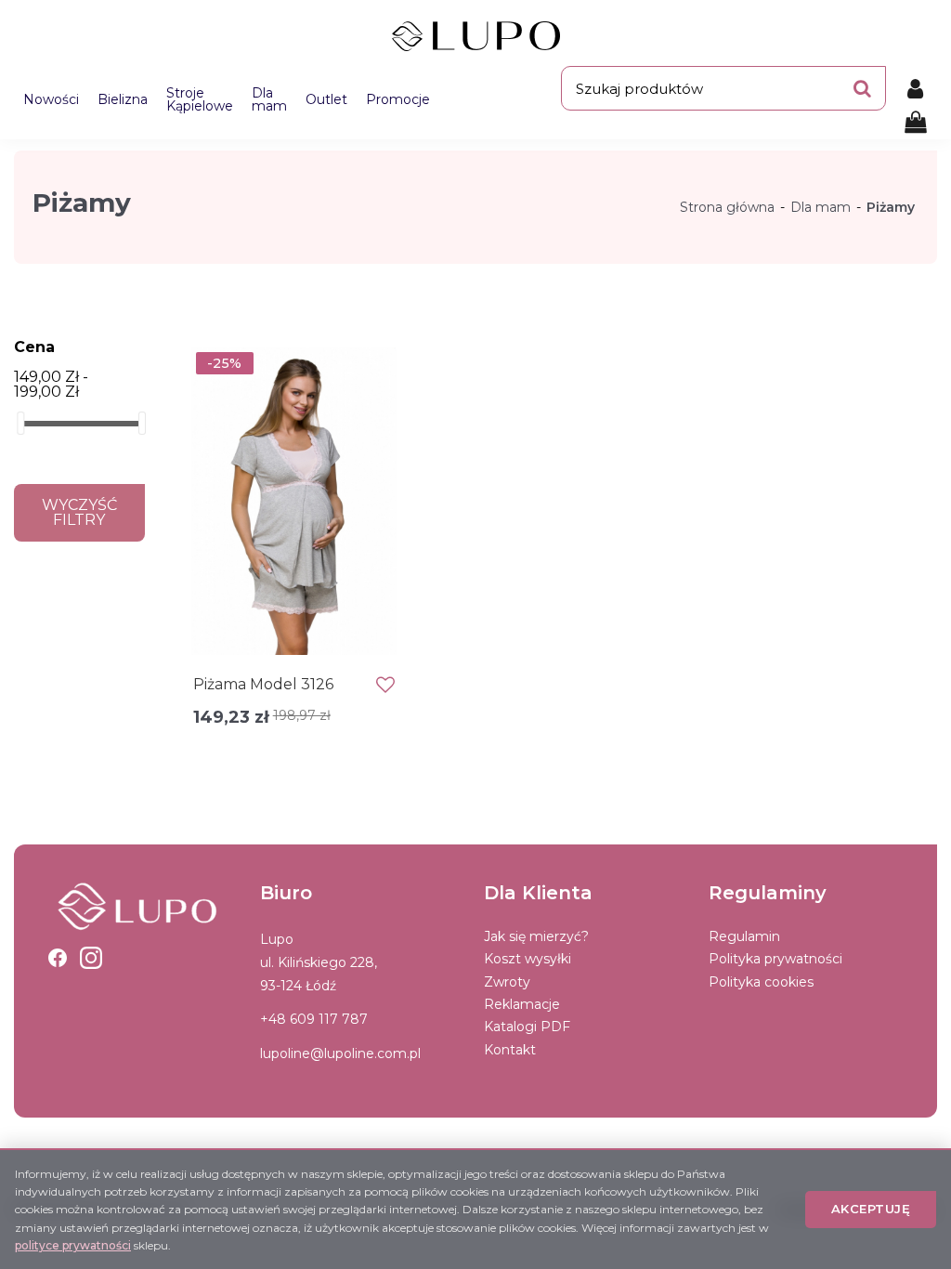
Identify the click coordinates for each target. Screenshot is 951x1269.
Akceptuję (871, 1208)
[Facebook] (57, 958)
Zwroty (507, 982)
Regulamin (744, 936)
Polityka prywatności (775, 958)
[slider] (20, 423)
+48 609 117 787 (314, 1019)
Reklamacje (522, 1004)
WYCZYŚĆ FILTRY (79, 512)
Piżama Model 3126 (263, 684)
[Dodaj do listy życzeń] (385, 684)
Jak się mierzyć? (536, 936)
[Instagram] (91, 958)
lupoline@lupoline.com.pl (340, 1053)
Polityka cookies (761, 982)
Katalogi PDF (527, 1026)
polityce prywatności (73, 1245)
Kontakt (510, 1049)
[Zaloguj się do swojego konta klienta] (915, 88)
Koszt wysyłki (527, 958)
